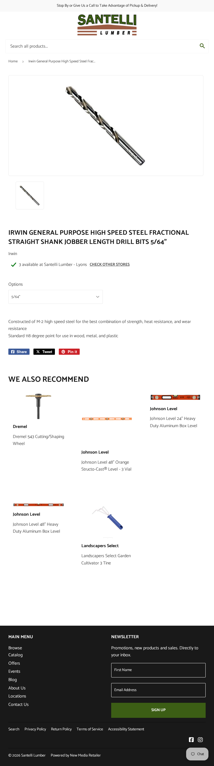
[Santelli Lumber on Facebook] (191, 740)
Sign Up (158, 710)
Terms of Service (90, 729)
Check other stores (110, 264)
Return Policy (61, 729)
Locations (17, 696)
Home (13, 61)
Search (14, 729)
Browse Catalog (15, 651)
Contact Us (18, 704)
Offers (14, 663)
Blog (12, 680)
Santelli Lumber (33, 755)
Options (15, 284)
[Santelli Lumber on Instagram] (200, 740)
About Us (17, 688)
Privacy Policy (35, 729)
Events (14, 671)
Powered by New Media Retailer (76, 755)
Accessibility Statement (126, 729)
